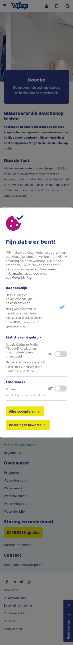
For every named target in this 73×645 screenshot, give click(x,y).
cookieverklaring (19, 277)
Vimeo (10, 389)
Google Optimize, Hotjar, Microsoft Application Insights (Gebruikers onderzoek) (23, 350)
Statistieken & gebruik (23, 337)
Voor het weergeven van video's (25, 395)
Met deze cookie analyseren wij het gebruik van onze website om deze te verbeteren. (25, 366)
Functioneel (15, 382)
